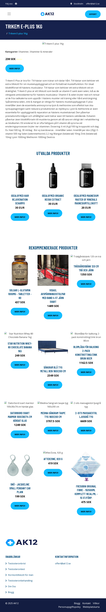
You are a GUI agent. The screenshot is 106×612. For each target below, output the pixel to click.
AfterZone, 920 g (53, 459)
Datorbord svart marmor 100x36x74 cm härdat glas (20, 416)
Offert (93, 14)
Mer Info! (14, 68)
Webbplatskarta (91, 606)
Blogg (11, 592)
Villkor (96, 603)
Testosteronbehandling (20, 580)
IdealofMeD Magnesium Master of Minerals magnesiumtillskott (86, 199)
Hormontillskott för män (20, 574)
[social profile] (16, 3)
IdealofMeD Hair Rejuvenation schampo (20, 199)
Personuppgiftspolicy (69, 606)
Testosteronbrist (17, 563)
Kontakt (86, 603)
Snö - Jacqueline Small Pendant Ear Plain (20, 488)
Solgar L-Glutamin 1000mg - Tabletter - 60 (20, 294)
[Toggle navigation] (9, 13)
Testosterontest (16, 569)
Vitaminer (24, 51)
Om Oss (12, 586)
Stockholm (78, 3)
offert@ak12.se (93, 3)
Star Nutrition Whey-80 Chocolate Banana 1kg (20, 347)
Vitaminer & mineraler (41, 51)
